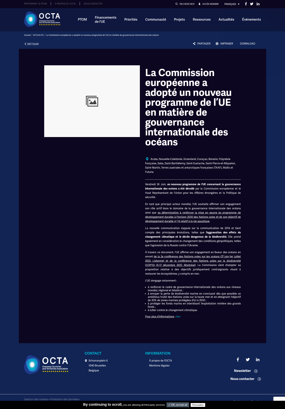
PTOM (82, 19)
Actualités (226, 19)
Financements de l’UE (105, 20)
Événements (251, 19)
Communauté (155, 19)
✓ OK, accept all (177, 404)
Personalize (198, 405)
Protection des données (64, 399)
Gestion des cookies (36, 399)
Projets (179, 19)
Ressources (202, 19)
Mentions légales (159, 365)
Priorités (130, 19)
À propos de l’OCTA (160, 360)
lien (178, 316)
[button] (184, 4)
